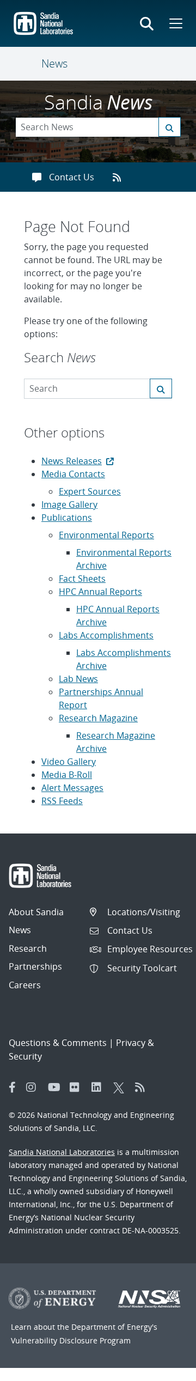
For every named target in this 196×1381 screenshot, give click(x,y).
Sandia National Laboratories (62, 1152)
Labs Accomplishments (106, 635)
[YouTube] (56, 1087)
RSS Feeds (62, 801)
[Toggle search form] (146, 23)
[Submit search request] (169, 127)
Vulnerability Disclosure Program (71, 1340)
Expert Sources (90, 491)
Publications (66, 518)
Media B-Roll (66, 775)
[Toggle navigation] (28, 63)
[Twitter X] (121, 1087)
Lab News (78, 679)
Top (163, 1368)
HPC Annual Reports (100, 592)
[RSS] (143, 1087)
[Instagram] (34, 1087)
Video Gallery (68, 762)
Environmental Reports (106, 535)
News (54, 63)
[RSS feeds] (120, 177)
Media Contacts (73, 474)
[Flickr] (78, 1087)
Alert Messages (72, 788)
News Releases (71, 461)
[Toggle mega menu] (174, 23)
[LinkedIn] (99, 1087)
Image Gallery (69, 504)
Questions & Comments (58, 1043)
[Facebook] (12, 1087)
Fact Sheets (82, 579)
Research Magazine (98, 718)
